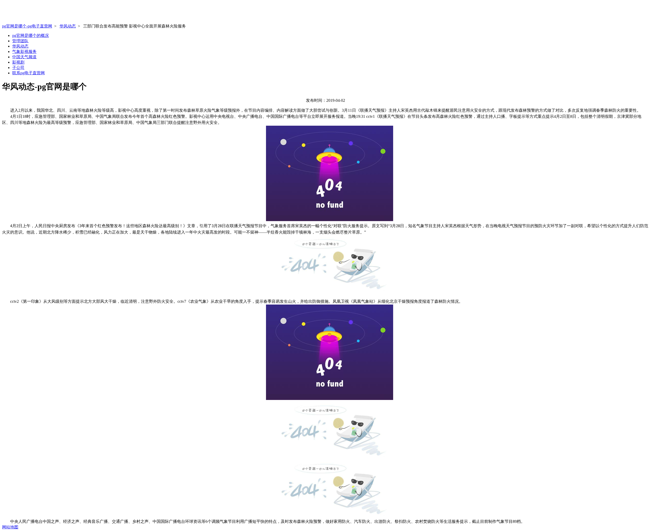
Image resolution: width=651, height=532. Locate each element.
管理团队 (20, 41)
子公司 (18, 67)
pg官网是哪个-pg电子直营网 (27, 26)
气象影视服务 (24, 51)
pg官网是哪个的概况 (30, 35)
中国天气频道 (24, 57)
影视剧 (18, 62)
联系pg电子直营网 (28, 73)
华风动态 (68, 26)
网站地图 (10, 527)
